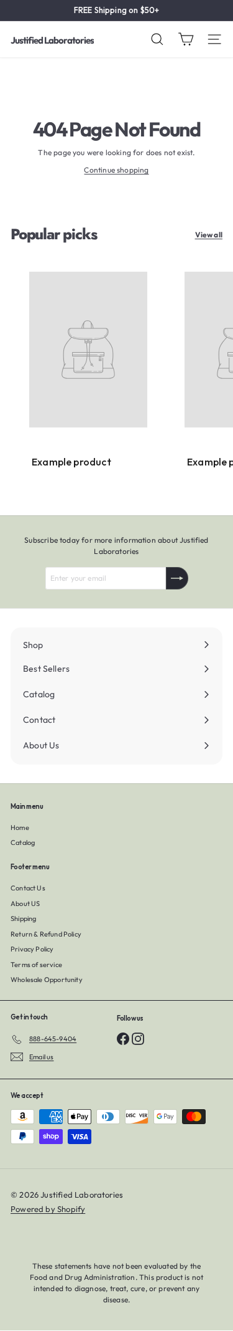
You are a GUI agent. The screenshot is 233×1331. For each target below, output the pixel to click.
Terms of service (36, 964)
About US (25, 903)
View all (208, 234)
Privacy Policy (32, 949)
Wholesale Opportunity (47, 979)
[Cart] (185, 39)
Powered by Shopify (48, 1209)
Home (20, 827)
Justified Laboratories (52, 40)
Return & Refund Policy (46, 934)
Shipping (23, 918)
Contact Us (28, 888)
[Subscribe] (177, 578)
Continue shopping (116, 169)
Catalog (23, 842)
